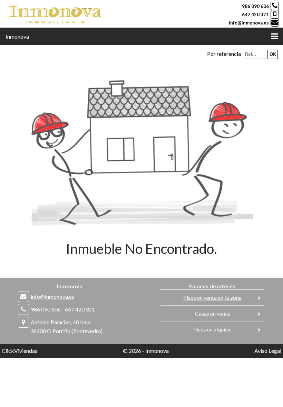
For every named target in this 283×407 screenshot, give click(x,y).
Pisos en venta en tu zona (212, 297)
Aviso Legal (267, 350)
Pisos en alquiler (212, 329)
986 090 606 (255, 6)
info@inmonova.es (249, 23)
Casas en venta (212, 313)
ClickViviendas (19, 350)
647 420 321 (255, 14)
